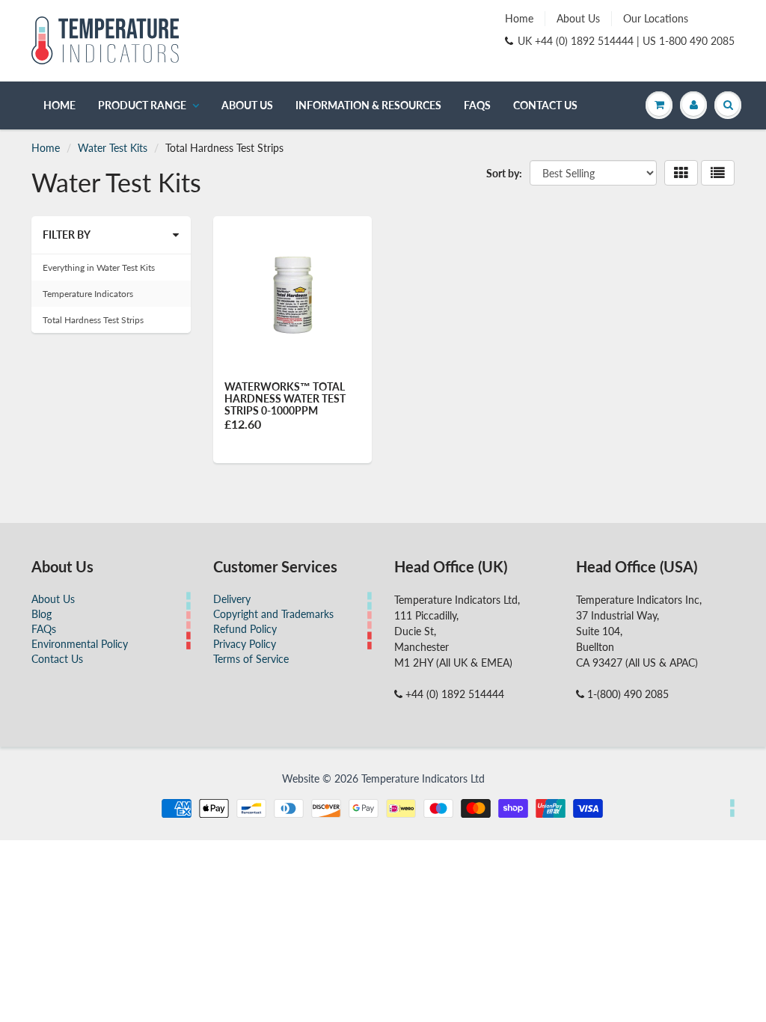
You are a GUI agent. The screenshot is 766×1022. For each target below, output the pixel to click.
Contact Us (545, 105)
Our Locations (655, 18)
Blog (41, 614)
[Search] (728, 104)
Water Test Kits (112, 147)
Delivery (232, 599)
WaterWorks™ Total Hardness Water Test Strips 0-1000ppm (285, 398)
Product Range (142, 105)
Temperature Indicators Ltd (423, 778)
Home (519, 18)
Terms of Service (251, 658)
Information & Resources (368, 105)
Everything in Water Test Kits (99, 267)
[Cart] (659, 104)
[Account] (693, 104)
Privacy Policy (244, 643)
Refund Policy (245, 628)
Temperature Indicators (88, 293)
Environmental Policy (79, 643)
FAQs (477, 105)
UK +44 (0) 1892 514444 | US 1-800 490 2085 (626, 40)
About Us (578, 18)
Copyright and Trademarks (273, 614)
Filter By (67, 234)
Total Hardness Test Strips (93, 319)
